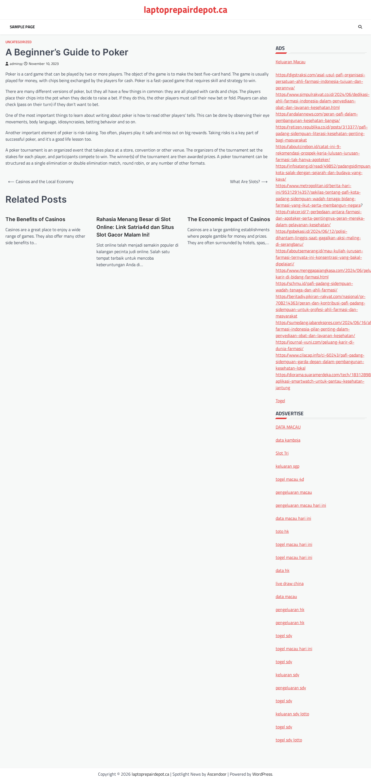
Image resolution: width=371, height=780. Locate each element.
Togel (280, 400)
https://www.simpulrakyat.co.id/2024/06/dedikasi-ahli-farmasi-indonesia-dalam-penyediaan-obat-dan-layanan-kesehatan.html (323, 100)
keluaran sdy (287, 674)
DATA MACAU (288, 426)
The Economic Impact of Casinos (228, 219)
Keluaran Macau (291, 61)
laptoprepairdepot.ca (185, 9)
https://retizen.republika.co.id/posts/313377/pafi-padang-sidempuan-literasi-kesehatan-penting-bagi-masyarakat (322, 133)
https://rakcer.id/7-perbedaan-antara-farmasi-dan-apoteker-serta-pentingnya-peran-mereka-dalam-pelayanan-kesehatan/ (320, 218)
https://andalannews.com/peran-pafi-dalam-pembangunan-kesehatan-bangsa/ (317, 116)
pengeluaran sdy (291, 687)
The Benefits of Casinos (35, 219)
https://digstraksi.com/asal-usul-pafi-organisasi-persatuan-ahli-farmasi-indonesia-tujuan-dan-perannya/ (320, 81)
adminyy (16, 63)
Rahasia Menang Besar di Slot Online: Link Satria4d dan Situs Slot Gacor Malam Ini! (135, 227)
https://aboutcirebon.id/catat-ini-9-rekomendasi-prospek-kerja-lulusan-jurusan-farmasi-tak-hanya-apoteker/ (318, 152)
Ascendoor (217, 774)
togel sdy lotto (289, 739)
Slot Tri (282, 452)
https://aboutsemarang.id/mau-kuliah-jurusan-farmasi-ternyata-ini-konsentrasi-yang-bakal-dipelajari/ (319, 257)
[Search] (360, 27)
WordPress (262, 774)
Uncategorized (18, 42)
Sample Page (22, 27)
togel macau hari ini (294, 648)
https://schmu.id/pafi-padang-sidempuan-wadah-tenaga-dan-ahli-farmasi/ (314, 286)
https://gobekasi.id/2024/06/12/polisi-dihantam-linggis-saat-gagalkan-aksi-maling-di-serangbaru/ (318, 237)
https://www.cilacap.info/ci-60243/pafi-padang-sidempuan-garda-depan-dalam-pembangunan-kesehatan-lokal (320, 361)
